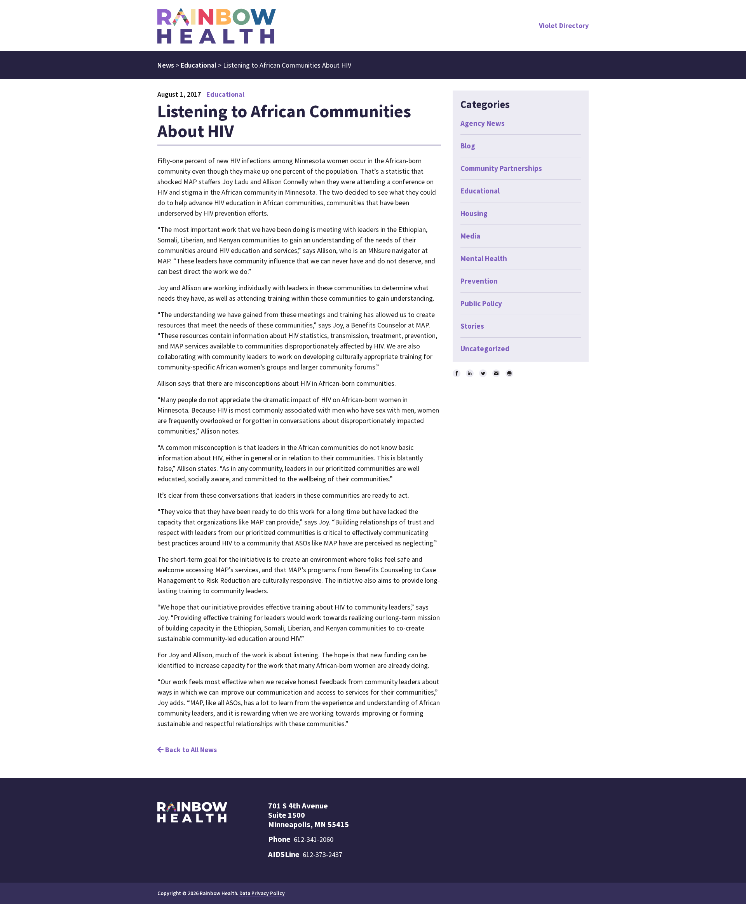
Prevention (479, 281)
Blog (467, 145)
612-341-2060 (313, 839)
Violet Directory (564, 25)
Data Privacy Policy (262, 893)
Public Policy (481, 303)
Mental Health (483, 258)
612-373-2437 (322, 854)
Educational (225, 94)
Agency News (482, 123)
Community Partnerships (501, 168)
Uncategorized (484, 348)
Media (470, 235)
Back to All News (190, 749)
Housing (474, 213)
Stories (472, 326)
